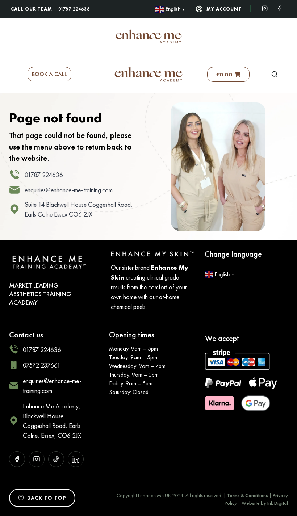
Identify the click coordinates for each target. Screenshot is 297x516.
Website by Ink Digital (265, 503)
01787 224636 (74, 9)
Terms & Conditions (247, 495)
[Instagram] (264, 7)
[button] (274, 74)
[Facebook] (279, 7)
